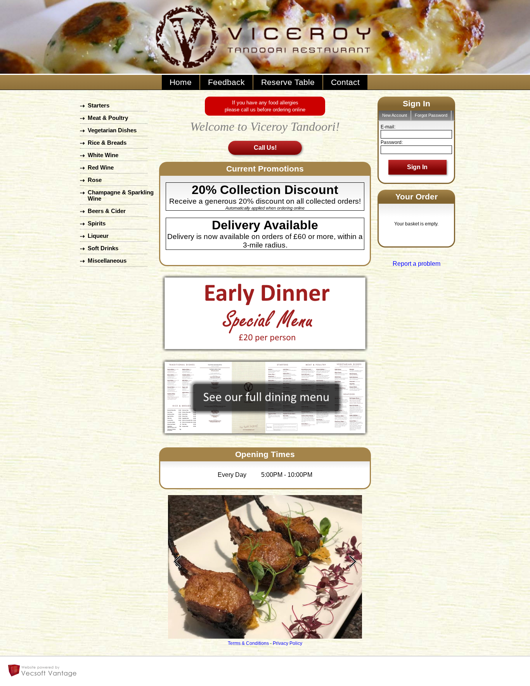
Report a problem (416, 263)
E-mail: (388, 127)
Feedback (226, 82)
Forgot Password (431, 115)
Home (181, 82)
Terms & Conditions (248, 643)
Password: (392, 142)
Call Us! (265, 147)
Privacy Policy (287, 643)
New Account (394, 115)
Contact (345, 82)
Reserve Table (288, 82)
